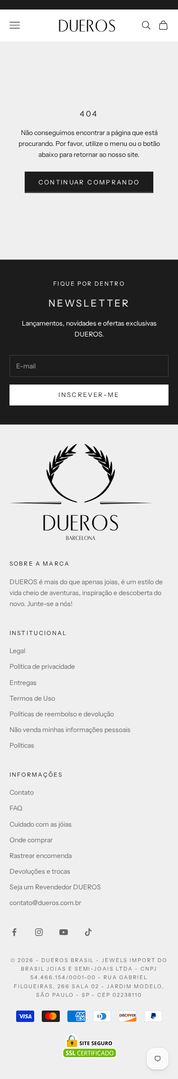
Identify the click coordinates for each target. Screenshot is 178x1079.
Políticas (21, 745)
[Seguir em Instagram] (39, 932)
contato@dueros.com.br (45, 902)
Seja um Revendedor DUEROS (55, 887)
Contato (21, 792)
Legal (17, 650)
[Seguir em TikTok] (88, 932)
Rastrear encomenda (40, 855)
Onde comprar (31, 840)
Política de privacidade (42, 666)
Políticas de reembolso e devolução (61, 714)
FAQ (15, 808)
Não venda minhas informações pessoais (70, 729)
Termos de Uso (32, 698)
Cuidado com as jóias (40, 824)
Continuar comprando (89, 182)
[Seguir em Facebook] (14, 932)
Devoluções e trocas (39, 871)
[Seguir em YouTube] (63, 932)
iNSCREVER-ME (88, 394)
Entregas (23, 682)
